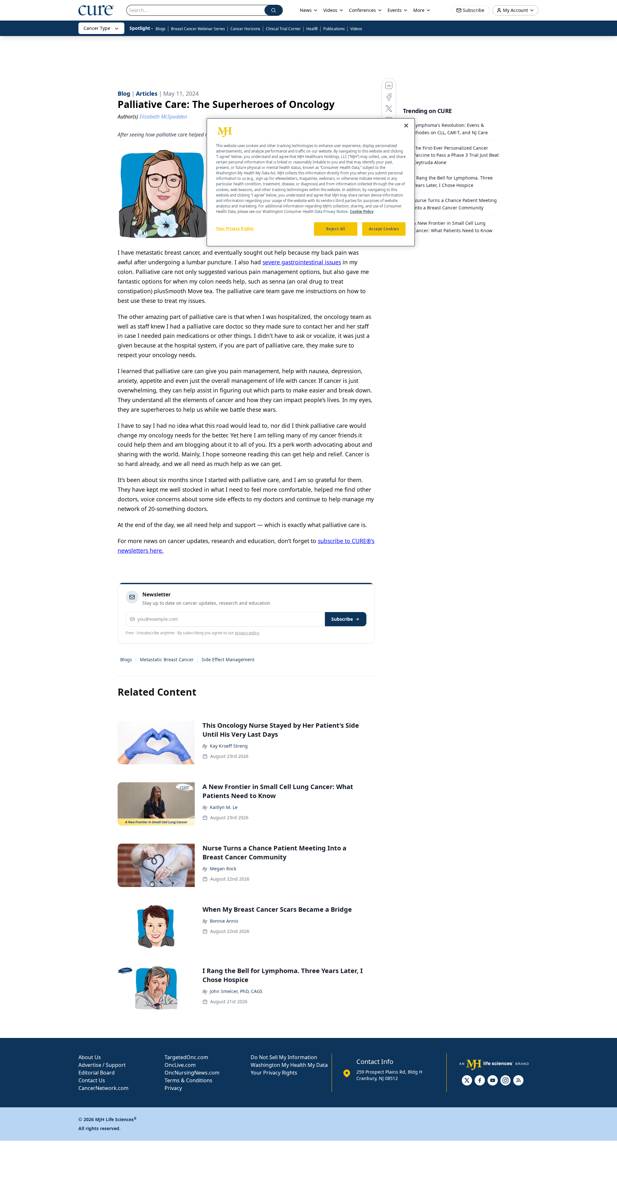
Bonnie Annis (224, 921)
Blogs (160, 28)
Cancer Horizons (245, 28)
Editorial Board (96, 1072)
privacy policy (247, 633)
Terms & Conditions (188, 1080)
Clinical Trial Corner (283, 28)
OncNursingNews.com (192, 1072)
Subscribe (342, 619)
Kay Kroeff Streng (229, 746)
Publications (334, 28)
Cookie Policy (361, 211)
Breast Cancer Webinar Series (198, 28)
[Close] (406, 126)
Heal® (312, 28)
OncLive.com (180, 1064)
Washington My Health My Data (289, 1064)
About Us (89, 1057)
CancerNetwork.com (103, 1088)
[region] (310, 182)
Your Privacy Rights (274, 1072)
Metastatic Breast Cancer (167, 659)
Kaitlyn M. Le (223, 807)
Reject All (335, 228)
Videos (356, 28)
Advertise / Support (102, 1064)
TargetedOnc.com (186, 1057)
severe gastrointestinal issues (302, 262)
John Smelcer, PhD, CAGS (236, 991)
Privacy (173, 1088)
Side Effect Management (228, 659)
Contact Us (91, 1080)
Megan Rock (223, 868)
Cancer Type (97, 28)
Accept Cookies (384, 228)
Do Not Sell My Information (284, 1057)
